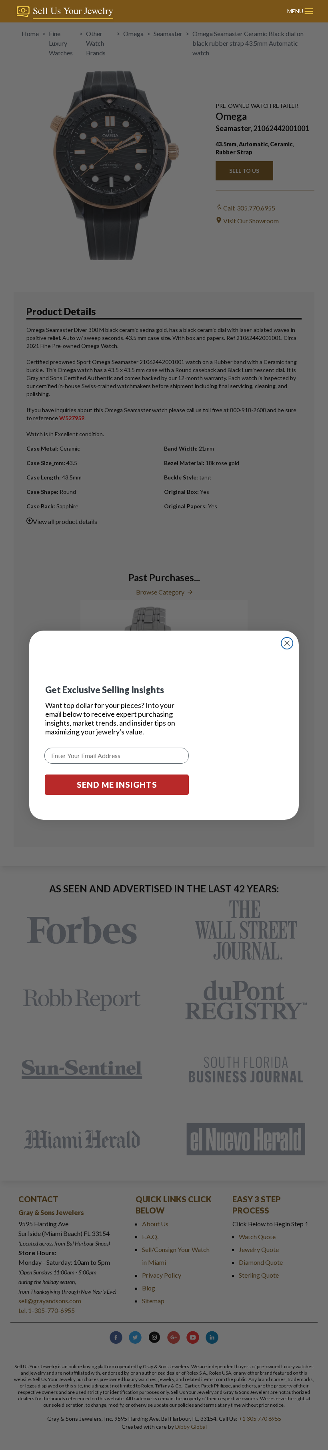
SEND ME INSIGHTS (117, 784)
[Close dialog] (287, 643)
